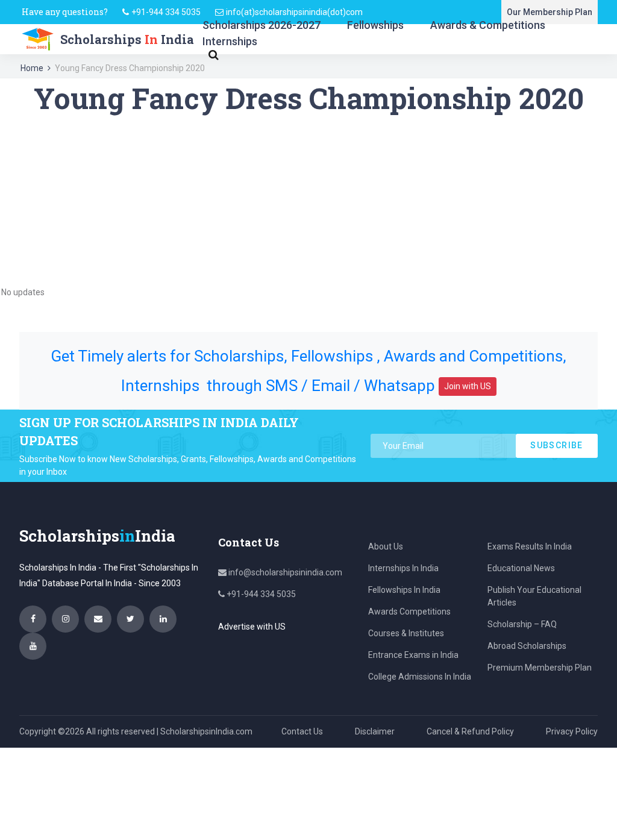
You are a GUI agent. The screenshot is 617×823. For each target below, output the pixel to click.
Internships (229, 41)
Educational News (521, 568)
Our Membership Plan (549, 12)
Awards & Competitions (487, 25)
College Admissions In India (419, 676)
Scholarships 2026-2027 (261, 25)
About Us (385, 546)
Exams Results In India (529, 546)
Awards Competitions (409, 611)
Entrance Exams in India (413, 655)
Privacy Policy (572, 731)
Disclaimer (375, 731)
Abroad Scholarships (526, 646)
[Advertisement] (308, 200)
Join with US (467, 386)
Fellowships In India (404, 590)
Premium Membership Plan (539, 667)
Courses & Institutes (406, 633)
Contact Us (302, 731)
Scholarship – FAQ (522, 624)
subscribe (556, 445)
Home (31, 68)
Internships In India (403, 568)
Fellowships (375, 25)
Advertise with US (252, 626)
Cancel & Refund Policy (470, 731)
